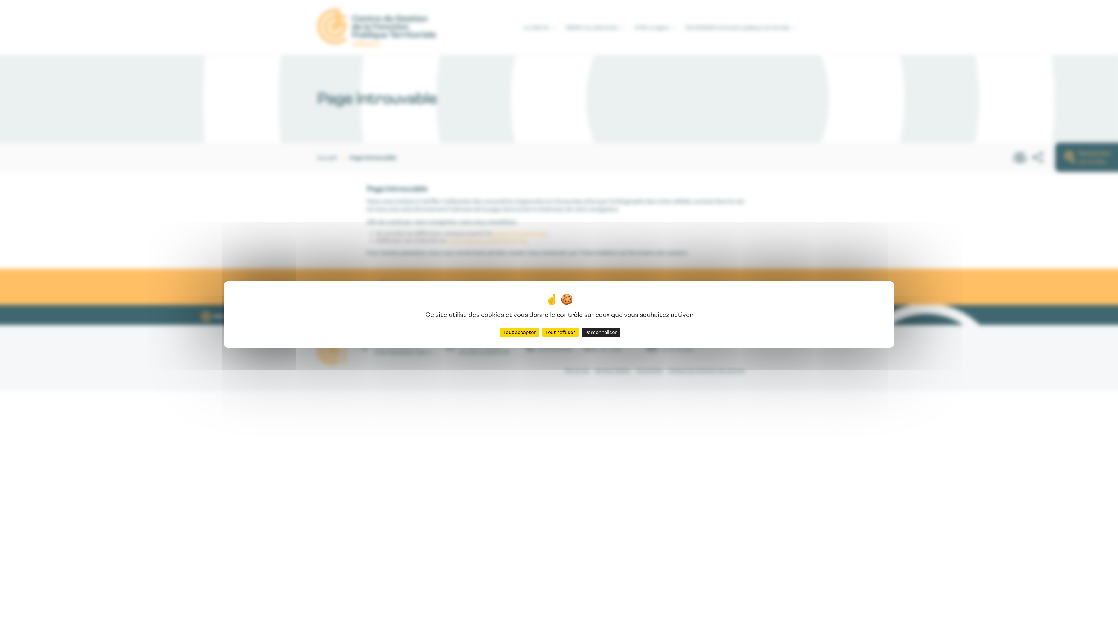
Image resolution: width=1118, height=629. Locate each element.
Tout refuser (560, 332)
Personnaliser (601, 332)
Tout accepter (519, 332)
